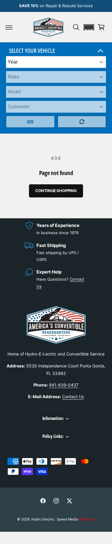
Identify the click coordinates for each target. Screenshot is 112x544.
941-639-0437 (64, 384)
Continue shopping (56, 190)
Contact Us (73, 396)
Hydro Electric (42, 519)
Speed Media (76, 519)
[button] (9, 27)
